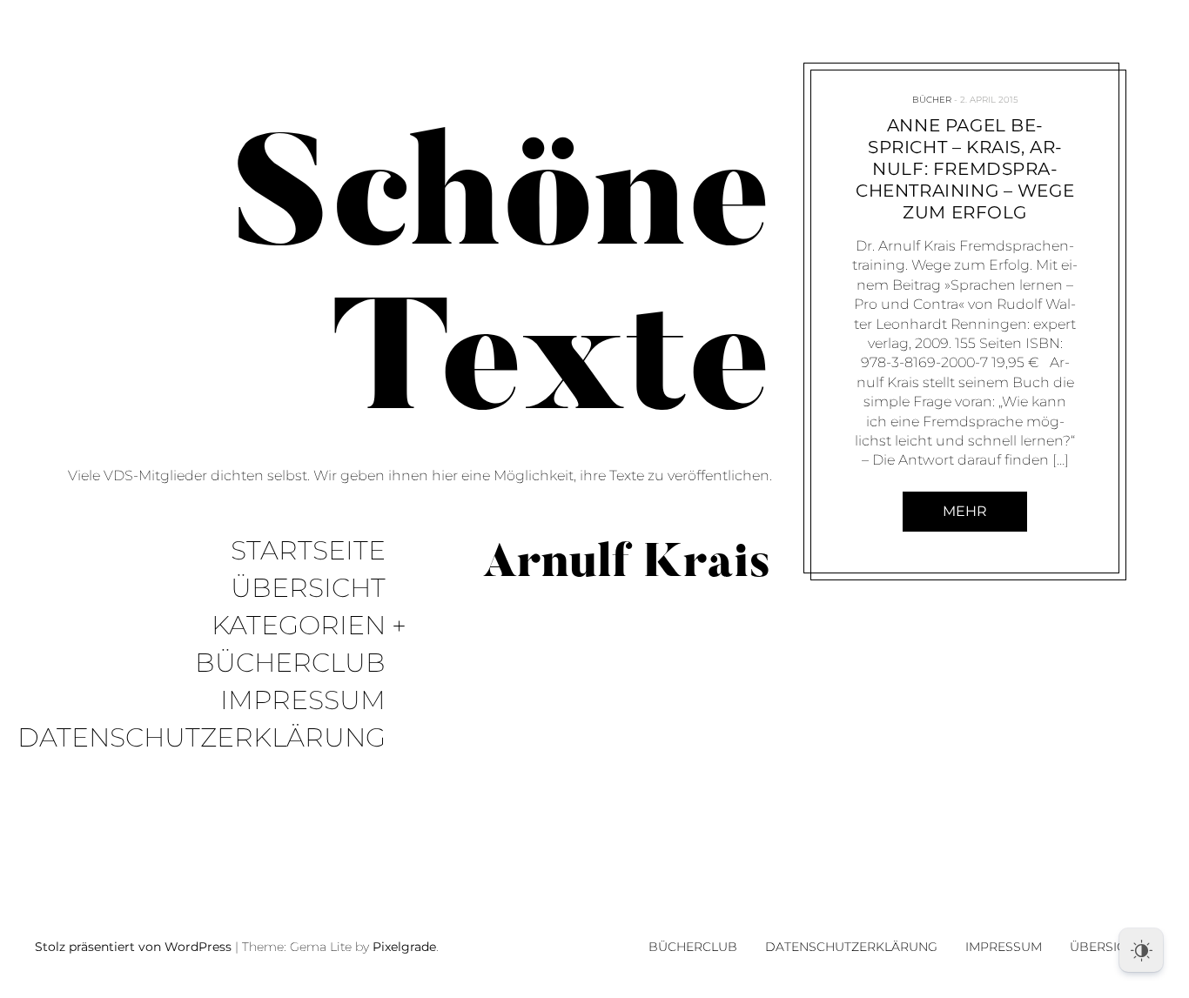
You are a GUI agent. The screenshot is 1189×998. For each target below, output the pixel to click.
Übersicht (308, 588)
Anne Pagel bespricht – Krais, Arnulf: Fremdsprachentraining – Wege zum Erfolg (965, 169)
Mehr (965, 511)
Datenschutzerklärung (201, 738)
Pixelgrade (404, 946)
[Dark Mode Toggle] (1141, 950)
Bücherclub (290, 663)
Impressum (303, 701)
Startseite (308, 551)
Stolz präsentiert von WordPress (133, 946)
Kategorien (299, 626)
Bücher (931, 99)
